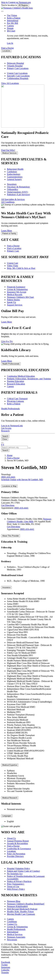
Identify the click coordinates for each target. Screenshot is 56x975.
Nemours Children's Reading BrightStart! (25, 904)
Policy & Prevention (16, 854)
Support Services (14, 305)
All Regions (23, 5)
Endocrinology (13, 174)
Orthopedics (12, 189)
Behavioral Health (15, 169)
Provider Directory (15, 856)
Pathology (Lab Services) (18, 194)
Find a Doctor (13, 246)
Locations (11, 851)
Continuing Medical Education (21, 376)
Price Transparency (15, 884)
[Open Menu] (2, 442)
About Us (11, 838)
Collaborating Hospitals (17, 78)
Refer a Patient (13, 18)
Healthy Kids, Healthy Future (20, 911)
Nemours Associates (16, 937)
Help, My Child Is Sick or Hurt (21, 268)
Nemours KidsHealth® (17, 906)
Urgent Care (12, 263)
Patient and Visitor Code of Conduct (23, 871)
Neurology (12, 184)
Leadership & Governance (19, 848)
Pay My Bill (12, 23)
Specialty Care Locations (18, 76)
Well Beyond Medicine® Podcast (22, 909)
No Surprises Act (14, 873)
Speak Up (11, 302)
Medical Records (14, 294)
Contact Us (12, 924)
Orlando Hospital (15, 66)
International (12, 20)
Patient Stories (13, 299)
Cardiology (12, 171)
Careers (10, 25)
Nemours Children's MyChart (20, 297)
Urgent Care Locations (17, 73)
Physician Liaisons (15, 401)
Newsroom (12, 939)
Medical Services (14, 934)
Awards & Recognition (17, 843)
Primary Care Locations (17, 68)
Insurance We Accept (16, 292)
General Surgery (14, 179)
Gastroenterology (15, 177)
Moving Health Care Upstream (21, 914)
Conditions (12, 921)
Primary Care (13, 251)
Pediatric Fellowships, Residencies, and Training (29, 378)
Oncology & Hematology (18, 187)
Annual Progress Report (18, 841)
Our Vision (12, 15)
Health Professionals (16, 929)
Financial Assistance (16, 287)
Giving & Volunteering (17, 289)
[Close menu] (2, 11)
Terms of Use (13, 886)
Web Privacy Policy (16, 889)
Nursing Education (15, 381)
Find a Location (14, 248)
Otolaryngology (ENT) (17, 192)
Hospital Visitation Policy (18, 868)
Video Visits (12, 265)
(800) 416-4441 (21, 508)
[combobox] (14, 447)
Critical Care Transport (17, 398)
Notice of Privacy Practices (19, 881)
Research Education (16, 384)
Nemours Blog (13, 901)
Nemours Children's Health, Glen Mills (29, 520)
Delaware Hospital (15, 63)
